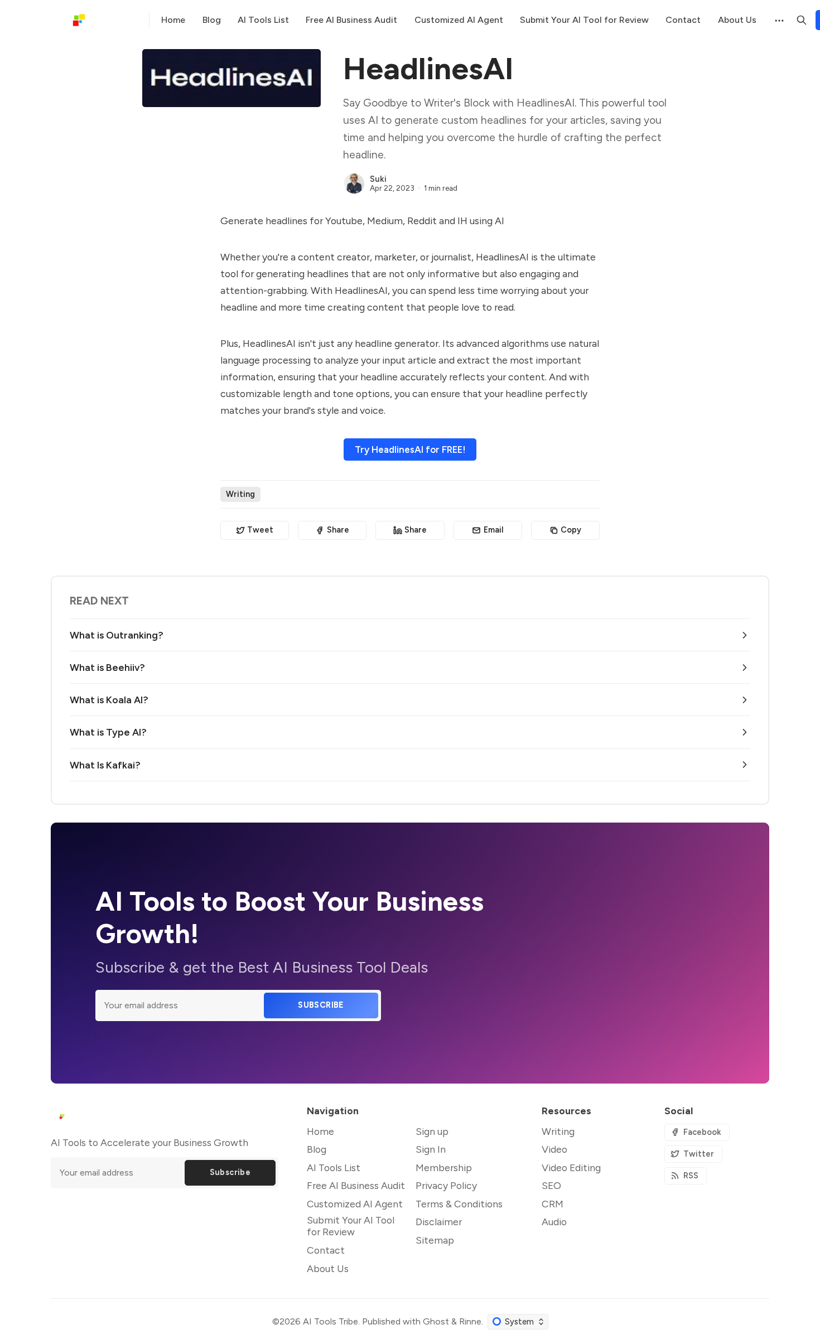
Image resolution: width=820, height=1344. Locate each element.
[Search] (802, 20)
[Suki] (354, 183)
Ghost (436, 1321)
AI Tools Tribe (330, 1321)
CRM (552, 1204)
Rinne (470, 1321)
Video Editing (571, 1167)
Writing (240, 494)
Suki (378, 179)
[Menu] (778, 20)
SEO (551, 1185)
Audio (554, 1221)
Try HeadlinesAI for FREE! (410, 449)
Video (554, 1149)
